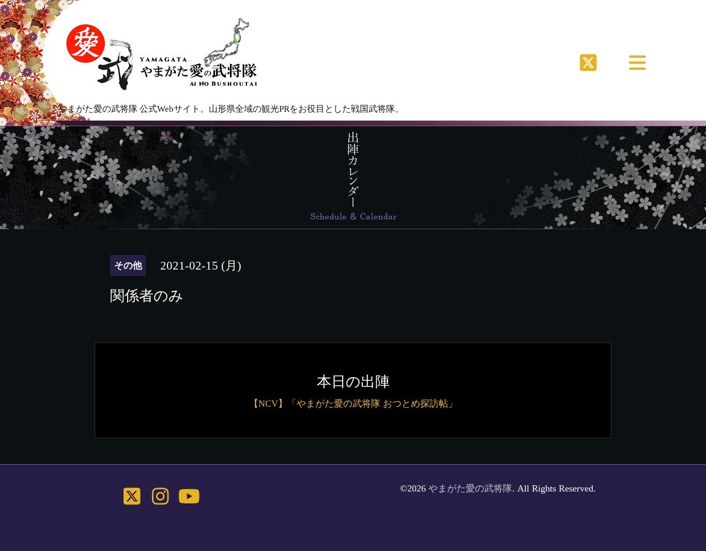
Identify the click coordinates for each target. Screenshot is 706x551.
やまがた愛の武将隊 (470, 488)
